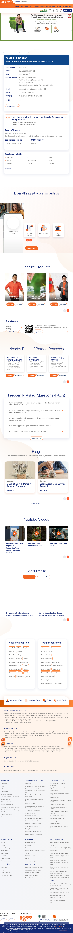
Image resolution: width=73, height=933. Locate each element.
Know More (27, 42)
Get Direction (18, 375)
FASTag (47, 735)
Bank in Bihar (45, 673)
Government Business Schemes (15, 737)
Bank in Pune (56, 662)
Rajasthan (40, 717)
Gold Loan (36, 731)
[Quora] (24, 920)
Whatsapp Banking (27, 735)
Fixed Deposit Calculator (32, 872)
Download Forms (52, 770)
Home (4, 53)
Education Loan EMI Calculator (40, 748)
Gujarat (21, 53)
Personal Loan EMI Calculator (13, 746)
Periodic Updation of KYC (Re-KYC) (60, 848)
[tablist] (36, 739)
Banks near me (55, 648)
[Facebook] (21, 917)
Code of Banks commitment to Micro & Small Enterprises (59, 889)
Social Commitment (7, 804)
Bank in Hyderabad (47, 680)
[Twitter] (30, 917)
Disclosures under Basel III (33, 831)
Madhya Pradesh (42, 715)
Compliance (4, 791)
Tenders (27, 853)
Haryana (65, 713)
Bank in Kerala (55, 673)
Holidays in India (55, 797)
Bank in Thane (45, 662)
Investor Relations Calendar (33, 823)
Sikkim (46, 717)
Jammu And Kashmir (11, 722)
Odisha (28, 717)
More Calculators (30, 878)
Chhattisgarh (49, 713)
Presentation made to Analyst (34, 818)
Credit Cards (17, 735)
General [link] (17, 6)
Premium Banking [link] (39, 6)
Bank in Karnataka (46, 683)
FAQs (24, 770)
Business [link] (24, 1)
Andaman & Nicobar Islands (12, 720)
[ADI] (3, 743)
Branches (4, 867)
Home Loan (17, 731)
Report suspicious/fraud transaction (60, 788)
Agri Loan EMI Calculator (12, 750)
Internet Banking (9, 761)
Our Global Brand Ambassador (10, 796)
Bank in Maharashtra (47, 676)
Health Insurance (62, 733)
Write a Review (13, 331)
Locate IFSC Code (46, 651)
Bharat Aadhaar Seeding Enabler (59, 892)
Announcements (6, 861)
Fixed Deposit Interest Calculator (50, 746)
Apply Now (19, 304)
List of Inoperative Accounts (58, 860)
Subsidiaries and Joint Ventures (10, 807)
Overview (4, 783)
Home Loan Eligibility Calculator (30, 750)
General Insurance (50, 733)
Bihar (34, 713)
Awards (3, 842)
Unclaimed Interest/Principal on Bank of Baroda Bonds (34, 807)
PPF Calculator (9, 748)
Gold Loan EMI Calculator (13, 751)
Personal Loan (8, 731)
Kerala (34, 715)
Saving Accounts (54, 731)
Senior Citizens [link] (67, 6)
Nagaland (22, 717)
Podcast (3, 855)
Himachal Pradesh (10, 715)
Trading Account (30, 733)
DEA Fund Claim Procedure (58, 815)
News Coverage (6, 848)
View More (35, 438)
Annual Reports (30, 813)
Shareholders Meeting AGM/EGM (35, 786)
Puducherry (27, 722)
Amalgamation (5, 799)
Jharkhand (20, 715)
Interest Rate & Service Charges (35, 850)
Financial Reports (30, 815)
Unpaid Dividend (30, 803)
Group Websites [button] (3, 919)
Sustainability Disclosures (32, 810)
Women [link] (59, 6)
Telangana (60, 717)
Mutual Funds (19, 733)
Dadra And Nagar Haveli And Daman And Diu (35, 720)
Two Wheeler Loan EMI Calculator (51, 750)
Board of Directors (6, 794)
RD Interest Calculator (57, 748)
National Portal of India (56, 897)
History (3, 786)
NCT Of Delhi (54, 720)
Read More (8, 168)
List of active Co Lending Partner (59, 842)
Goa (55, 713)
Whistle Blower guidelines (57, 895)
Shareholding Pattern (31, 826)
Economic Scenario (31, 848)
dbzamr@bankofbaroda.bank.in (31, 89)
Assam (30, 713)
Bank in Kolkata (58, 665)
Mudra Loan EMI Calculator (30, 751)
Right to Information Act (57, 804)
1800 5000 (32, 78)
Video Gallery (5, 853)
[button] (50, 10)
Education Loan (27, 731)
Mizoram (15, 717)
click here (58, 926)
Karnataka (28, 715)
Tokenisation (35, 761)
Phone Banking (39, 735)
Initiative (3, 789)
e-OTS (52, 845)
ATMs (2, 870)
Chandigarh (40, 713)
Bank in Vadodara (46, 658)
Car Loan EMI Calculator (22, 748)
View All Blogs (35, 503)
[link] (44, 10)
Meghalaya (8, 717)
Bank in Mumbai (46, 655)
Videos (36, 770)
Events (3, 845)
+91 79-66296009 (27, 83)
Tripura (66, 717)
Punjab (33, 717)
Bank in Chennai (46, 665)
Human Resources (6, 814)
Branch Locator (13, 53)
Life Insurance (40, 733)
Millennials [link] (24, 6)
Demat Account (9, 733)
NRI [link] (31, 6)
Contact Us (7, 770)
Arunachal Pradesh (21, 713)
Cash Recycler (5, 872)
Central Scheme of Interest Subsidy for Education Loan (60, 884)
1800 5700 (24, 78)
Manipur (59, 715)
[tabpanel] (36, 29)
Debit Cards (8, 735)
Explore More (31, 248)
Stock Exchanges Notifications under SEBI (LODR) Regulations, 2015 (35, 790)
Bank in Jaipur (45, 669)
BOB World (42, 770)
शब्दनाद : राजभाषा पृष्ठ (30, 861)
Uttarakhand (18, 719)
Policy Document (30, 829)
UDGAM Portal (54, 850)
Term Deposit (64, 731)
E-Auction (28, 845)
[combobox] (69, 739)
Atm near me (45, 648)
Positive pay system (55, 821)
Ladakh (21, 722)
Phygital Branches (6, 875)
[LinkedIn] (27, 917)
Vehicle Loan (44, 731)
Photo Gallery (5, 850)
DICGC (49, 921)
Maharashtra (52, 715)
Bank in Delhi (56, 669)
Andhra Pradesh (9, 713)
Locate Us (30, 770)
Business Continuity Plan (57, 818)
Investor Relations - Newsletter (34, 821)
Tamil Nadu (52, 717)
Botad (27, 53)
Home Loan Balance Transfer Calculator (51, 751)
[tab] (36, 710)
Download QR (38, 331)
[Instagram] (24, 917)
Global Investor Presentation (33, 834)
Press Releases (5, 858)
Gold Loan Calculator (31, 875)
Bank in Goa (58, 683)
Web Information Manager (57, 900)
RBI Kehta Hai (54, 790)
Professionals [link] (50, 6)
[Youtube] (21, 920)
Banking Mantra (16, 770)
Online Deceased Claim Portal (59, 853)
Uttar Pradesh (9, 719)
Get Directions (11, 106)
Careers (3, 817)
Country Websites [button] (11, 919)
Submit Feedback (55, 823)
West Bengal (27, 719)
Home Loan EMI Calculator (31, 746)
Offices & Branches (6, 802)
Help (51, 903)
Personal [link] (17, 1)
